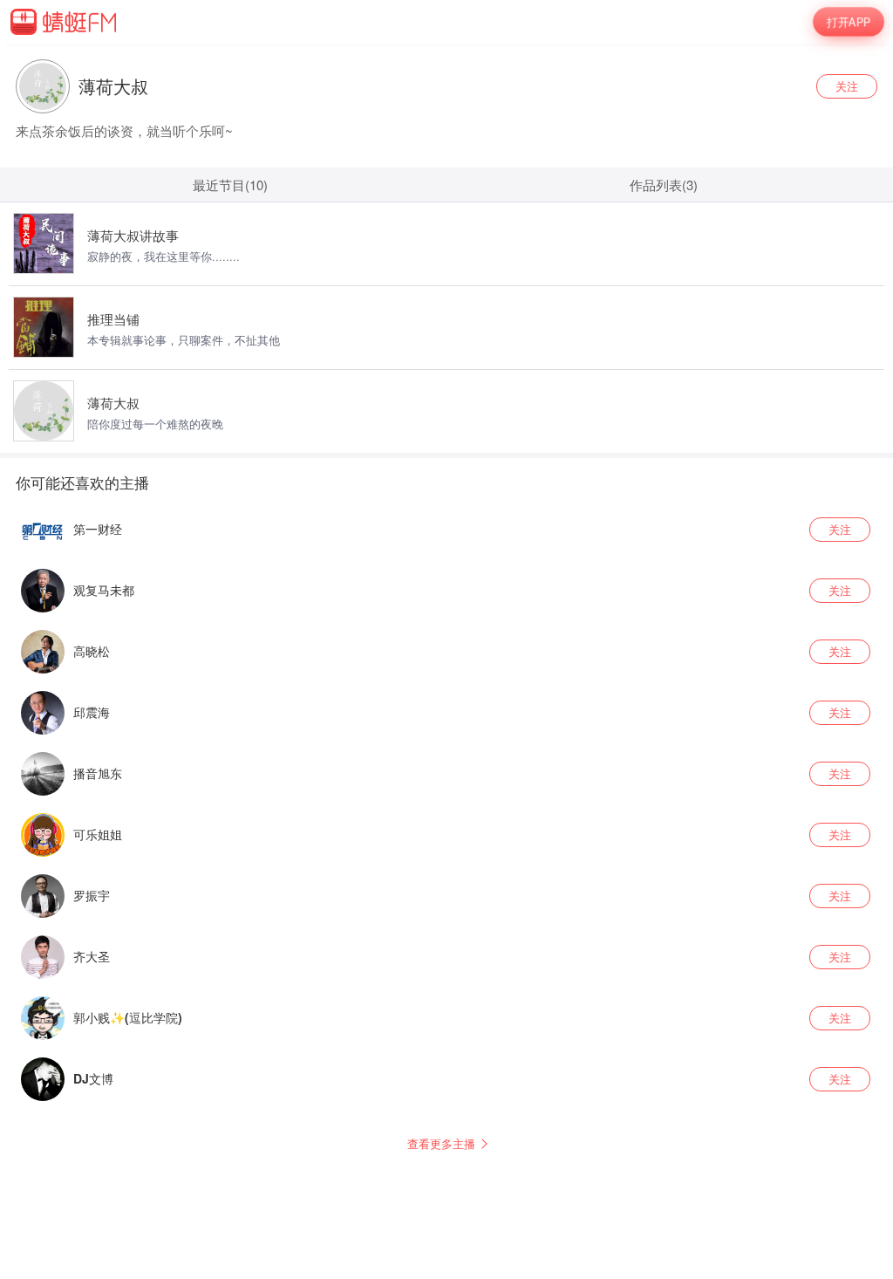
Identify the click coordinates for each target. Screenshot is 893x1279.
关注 (846, 86)
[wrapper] (446, 611)
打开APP (848, 21)
